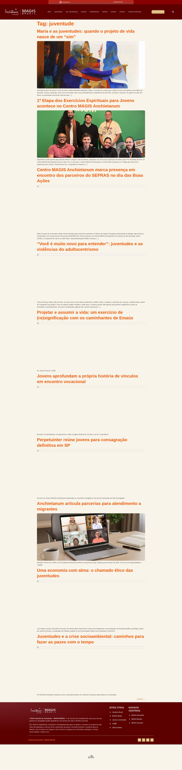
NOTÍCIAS (105, 11)
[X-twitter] (143, 740)
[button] (173, 11)
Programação (94, 11)
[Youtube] (147, 740)
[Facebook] (139, 740)
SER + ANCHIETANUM (72, 11)
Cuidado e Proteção (134, 11)
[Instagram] (152, 740)
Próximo (141, 699)
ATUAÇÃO (83, 11)
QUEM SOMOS (58, 11)
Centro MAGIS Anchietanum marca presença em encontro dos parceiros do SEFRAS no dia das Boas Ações (90, 175)
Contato (122, 11)
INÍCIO (49, 11)
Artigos (113, 11)
